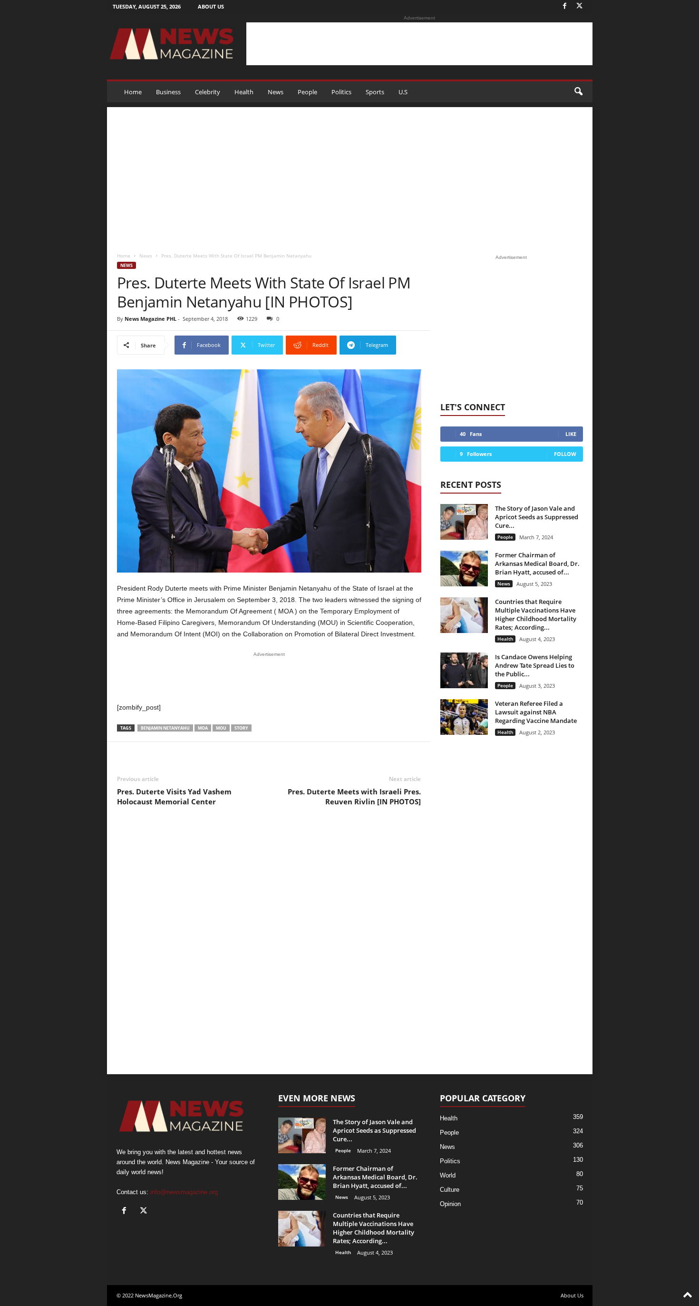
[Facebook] (565, 6)
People (307, 92)
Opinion (450, 1203)
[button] (578, 91)
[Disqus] (269, 948)
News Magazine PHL (150, 318)
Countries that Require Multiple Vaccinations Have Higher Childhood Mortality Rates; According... (535, 614)
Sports (375, 92)
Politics (341, 92)
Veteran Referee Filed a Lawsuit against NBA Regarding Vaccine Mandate (536, 712)
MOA (203, 728)
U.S (403, 92)
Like (570, 433)
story (241, 728)
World (448, 1175)
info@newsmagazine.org (184, 1192)
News (275, 92)
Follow (565, 453)
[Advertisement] (419, 43)
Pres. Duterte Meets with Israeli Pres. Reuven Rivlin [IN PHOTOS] (354, 796)
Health (243, 92)
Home (133, 92)
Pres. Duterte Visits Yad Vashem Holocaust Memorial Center (174, 796)
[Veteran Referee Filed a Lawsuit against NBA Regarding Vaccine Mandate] (464, 717)
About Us (211, 6)
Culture (449, 1189)
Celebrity (207, 92)
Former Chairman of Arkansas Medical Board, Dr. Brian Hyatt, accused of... (537, 563)
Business (168, 92)
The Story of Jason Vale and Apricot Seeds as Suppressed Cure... (536, 517)
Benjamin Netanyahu (165, 728)
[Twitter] (579, 6)
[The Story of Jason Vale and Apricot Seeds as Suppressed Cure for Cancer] (464, 522)
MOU (221, 728)
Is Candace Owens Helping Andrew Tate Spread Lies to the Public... (534, 665)
